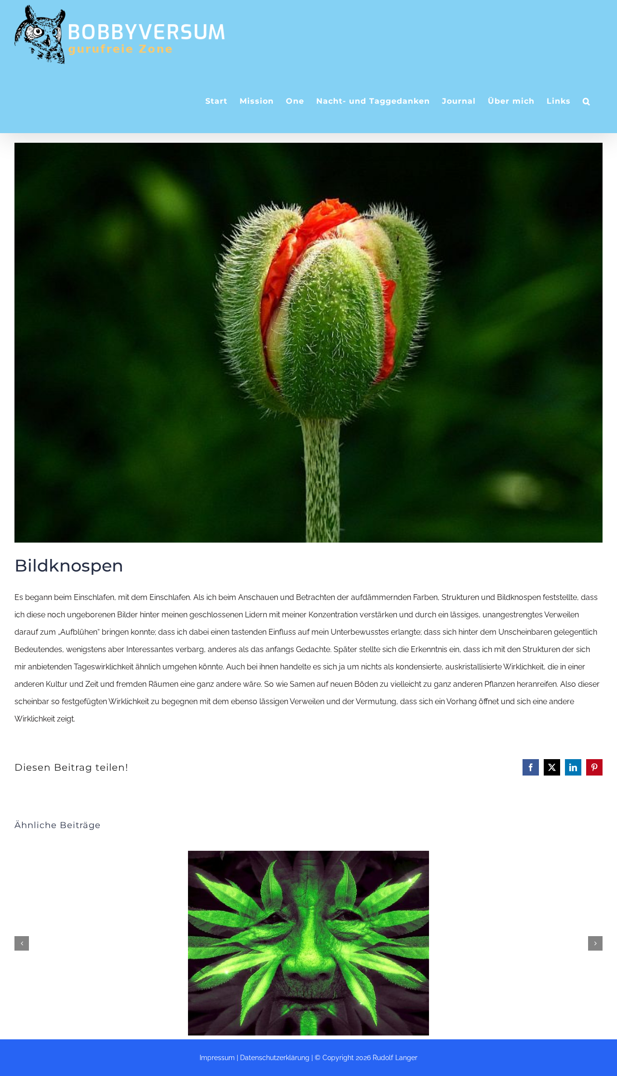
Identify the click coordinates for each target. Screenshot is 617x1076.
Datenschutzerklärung (274, 1058)
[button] (586, 101)
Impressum (217, 1058)
